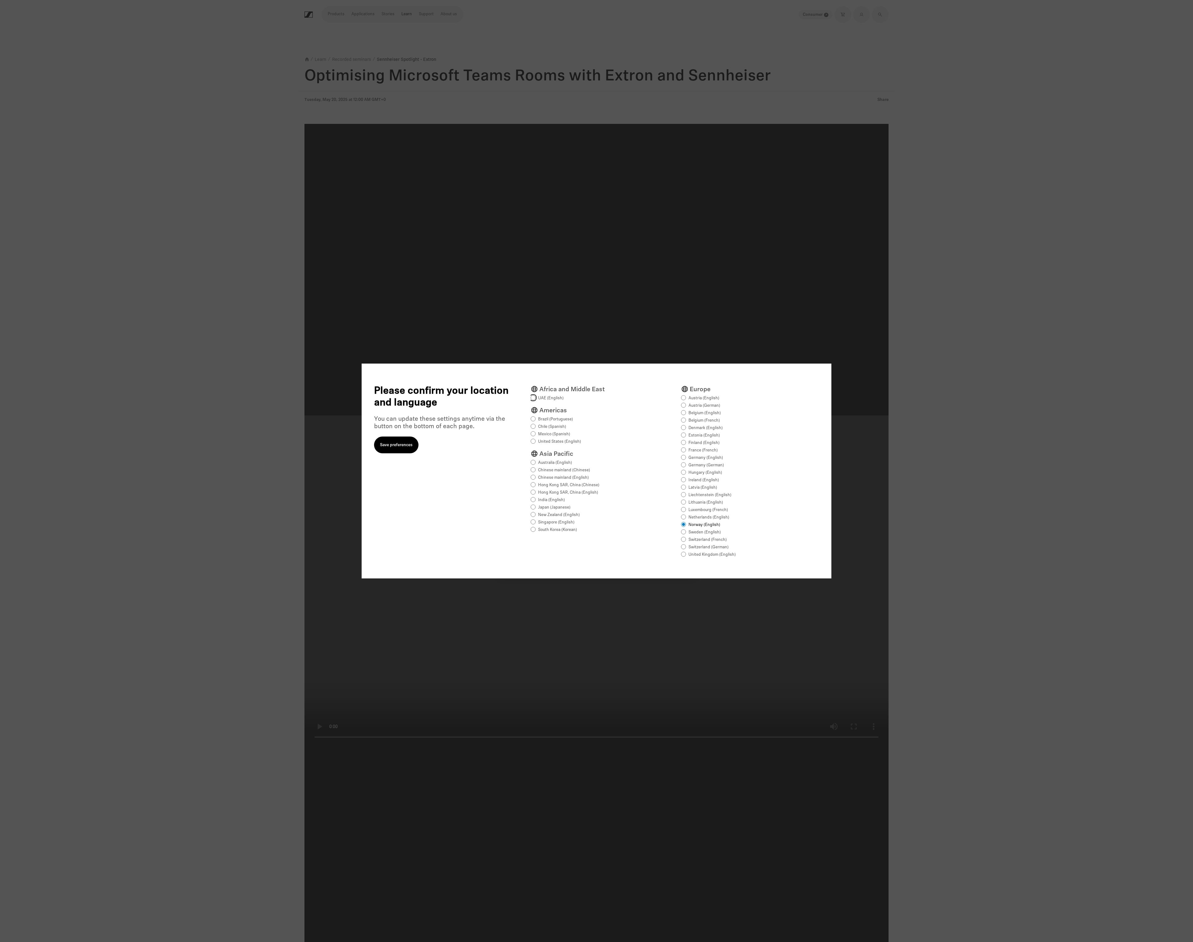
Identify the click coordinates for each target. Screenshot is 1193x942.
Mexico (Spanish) (554, 434)
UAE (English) (551, 398)
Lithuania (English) (705, 502)
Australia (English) (555, 463)
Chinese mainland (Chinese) (564, 470)
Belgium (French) (704, 421)
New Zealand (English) (559, 515)
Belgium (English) (704, 413)
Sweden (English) (704, 532)
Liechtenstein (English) (709, 495)
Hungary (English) (705, 473)
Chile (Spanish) (552, 427)
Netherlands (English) (708, 517)
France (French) (703, 450)
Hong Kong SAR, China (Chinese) (568, 485)
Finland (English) (704, 443)
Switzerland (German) (708, 547)
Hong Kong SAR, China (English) (568, 493)
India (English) (551, 500)
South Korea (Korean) (557, 530)
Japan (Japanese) (554, 507)
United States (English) (559, 442)
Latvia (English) (702, 488)
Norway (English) (704, 525)
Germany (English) (705, 458)
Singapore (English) (556, 522)
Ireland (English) (703, 480)
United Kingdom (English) (712, 555)
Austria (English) (703, 398)
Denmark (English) (705, 428)
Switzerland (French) (707, 540)
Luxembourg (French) (708, 510)
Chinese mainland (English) (563, 478)
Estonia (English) (704, 435)
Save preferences (396, 445)
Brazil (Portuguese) (555, 419)
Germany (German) (706, 465)
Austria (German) (704, 406)
